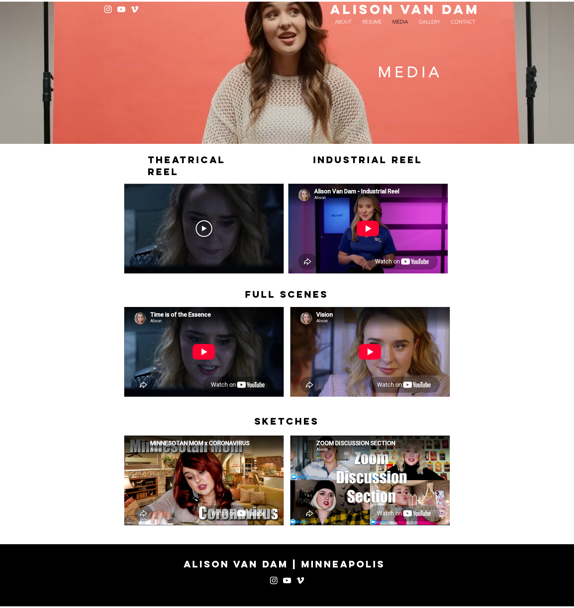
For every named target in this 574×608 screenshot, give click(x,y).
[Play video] (204, 228)
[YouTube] (121, 9)
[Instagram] (108, 9)
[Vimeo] (135, 9)
